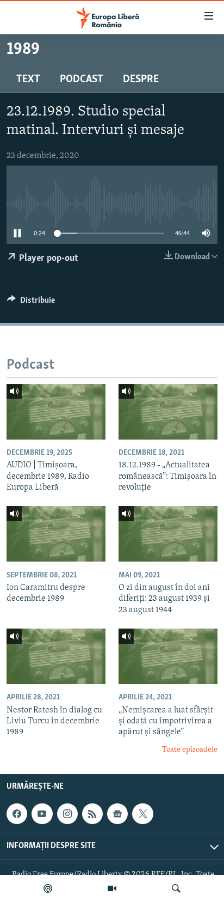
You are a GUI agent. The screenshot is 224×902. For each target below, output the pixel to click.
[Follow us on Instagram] (67, 813)
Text (28, 79)
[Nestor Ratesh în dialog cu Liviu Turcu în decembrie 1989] (56, 656)
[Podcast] (48, 888)
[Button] (31, 302)
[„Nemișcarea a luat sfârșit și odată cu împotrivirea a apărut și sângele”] (168, 656)
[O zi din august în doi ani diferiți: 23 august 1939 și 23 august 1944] (168, 534)
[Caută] (176, 888)
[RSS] (92, 813)
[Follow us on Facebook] (17, 813)
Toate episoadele (189, 750)
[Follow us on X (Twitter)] (142, 813)
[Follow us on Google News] (117, 813)
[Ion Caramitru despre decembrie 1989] (56, 534)
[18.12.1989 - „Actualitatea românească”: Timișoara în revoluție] (168, 412)
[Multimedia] (112, 888)
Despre (141, 79)
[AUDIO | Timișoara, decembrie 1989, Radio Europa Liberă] (56, 412)
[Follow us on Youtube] (42, 813)
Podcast (81, 79)
